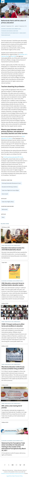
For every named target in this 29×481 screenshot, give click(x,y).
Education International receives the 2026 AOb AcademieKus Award (14, 242)
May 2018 (13, 56)
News (3, 217)
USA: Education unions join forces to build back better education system (14, 280)
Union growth (5, 194)
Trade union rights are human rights (10, 190)
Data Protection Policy (17, 476)
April (7, 56)
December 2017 (23, 54)
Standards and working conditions (9, 186)
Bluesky (20, 465)
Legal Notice (9, 476)
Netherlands (4, 209)
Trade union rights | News (8, 201)
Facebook (5, 465)
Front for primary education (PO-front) (13, 157)
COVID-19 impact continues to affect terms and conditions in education (14, 322)
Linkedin (24, 465)
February (3, 56)
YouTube (13, 465)
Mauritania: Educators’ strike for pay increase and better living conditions (14, 363)
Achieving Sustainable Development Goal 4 (11, 183)
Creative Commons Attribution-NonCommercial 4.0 (12, 473)
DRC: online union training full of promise (14, 401)
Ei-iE (2, 1)
